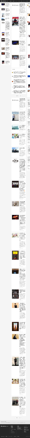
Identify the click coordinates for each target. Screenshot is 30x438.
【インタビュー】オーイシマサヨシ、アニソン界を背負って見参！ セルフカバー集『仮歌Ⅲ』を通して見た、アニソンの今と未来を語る (19, 72)
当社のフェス (18, 427)
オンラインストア (19, 429)
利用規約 (6, 436)
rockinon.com (4, 1)
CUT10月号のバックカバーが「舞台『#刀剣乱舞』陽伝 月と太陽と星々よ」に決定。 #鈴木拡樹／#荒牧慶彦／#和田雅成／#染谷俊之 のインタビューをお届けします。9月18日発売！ (20, 91)
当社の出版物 (18, 428)
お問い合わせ (15, 436)
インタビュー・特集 (13, 429)
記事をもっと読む (18, 417)
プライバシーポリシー (10, 436)
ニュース (12, 428)
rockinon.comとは (3, 436)
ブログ (11, 430)
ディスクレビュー (13, 432)
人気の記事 (13, 69)
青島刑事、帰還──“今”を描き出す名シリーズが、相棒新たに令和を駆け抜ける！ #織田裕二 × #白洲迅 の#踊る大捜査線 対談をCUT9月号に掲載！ (19, 87)
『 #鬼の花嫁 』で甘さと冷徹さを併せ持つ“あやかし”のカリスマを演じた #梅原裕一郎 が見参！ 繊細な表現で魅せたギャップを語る (20, 76)
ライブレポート (12, 431)
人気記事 (12, 427)
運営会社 (18, 436)
